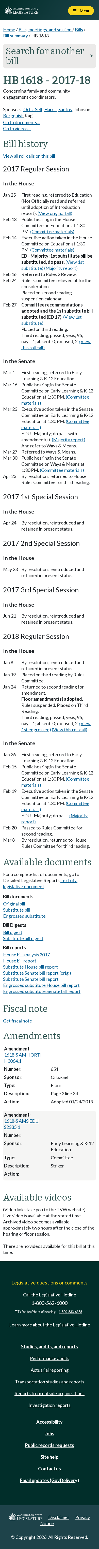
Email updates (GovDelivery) (49, 1480)
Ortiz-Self (32, 109)
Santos (65, 109)
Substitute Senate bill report (31, 979)
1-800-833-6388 (70, 1312)
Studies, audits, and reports (49, 1346)
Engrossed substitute (24, 916)
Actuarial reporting (50, 1370)
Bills (79, 29)
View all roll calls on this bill (29, 156)
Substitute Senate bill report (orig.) (37, 973)
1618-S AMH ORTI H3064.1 (23, 1058)
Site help (49, 1457)
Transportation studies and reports (49, 1381)
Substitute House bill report (30, 967)
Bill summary (15, 35)
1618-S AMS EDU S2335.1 (21, 1124)
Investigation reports (49, 1405)
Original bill (14, 904)
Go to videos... (17, 128)
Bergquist (13, 115)
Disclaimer (58, 1517)
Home (9, 29)
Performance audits (49, 1358)
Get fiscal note (17, 1021)
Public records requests (49, 1445)
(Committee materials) (52, 231)
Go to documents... (21, 122)
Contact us (49, 1468)
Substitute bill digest (23, 938)
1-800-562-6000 (49, 1303)
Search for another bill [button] (49, 56)
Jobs (49, 1433)
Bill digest (12, 932)
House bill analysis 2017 (26, 954)
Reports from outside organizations (49, 1393)
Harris (50, 109)
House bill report (19, 960)
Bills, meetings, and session (45, 29)
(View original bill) (55, 213)
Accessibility (49, 1422)
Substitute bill (16, 910)
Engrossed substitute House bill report (41, 985)
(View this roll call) (69, 729)
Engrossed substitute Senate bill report (41, 991)
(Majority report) (61, 268)
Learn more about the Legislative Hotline (49, 1324)
